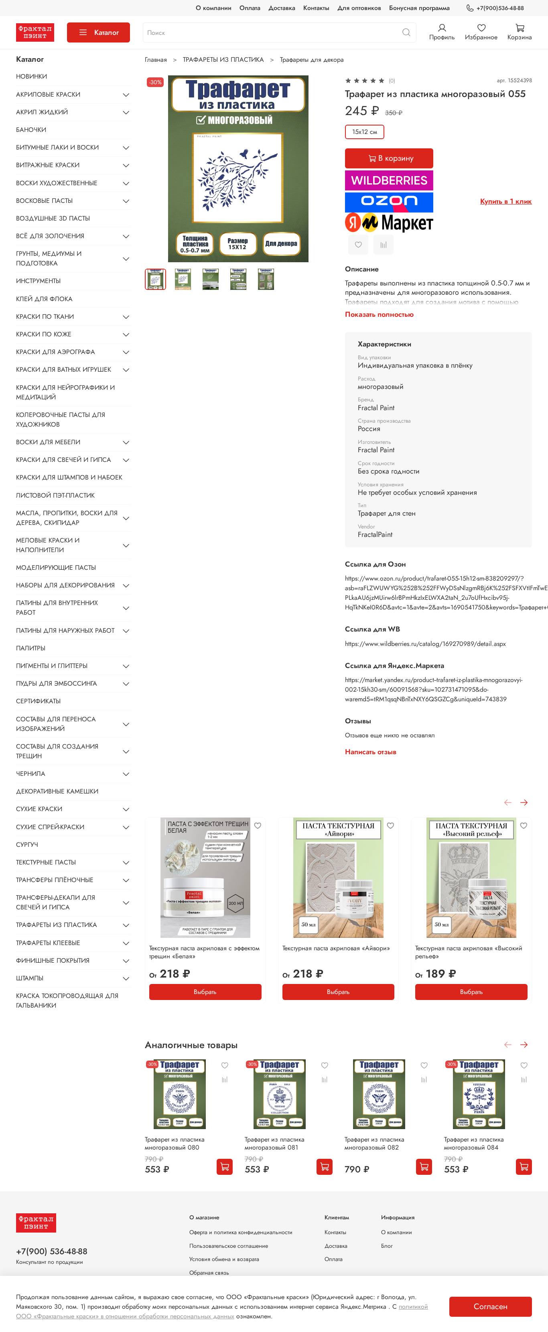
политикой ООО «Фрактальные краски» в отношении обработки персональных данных (222, 1311)
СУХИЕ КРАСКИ (39, 809)
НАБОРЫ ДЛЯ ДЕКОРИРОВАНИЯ (65, 585)
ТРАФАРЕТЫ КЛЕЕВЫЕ (48, 942)
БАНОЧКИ (31, 129)
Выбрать (205, 991)
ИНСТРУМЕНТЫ (38, 280)
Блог (387, 1246)
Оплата (249, 7)
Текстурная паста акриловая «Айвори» (336, 947)
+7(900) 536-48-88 (51, 1251)
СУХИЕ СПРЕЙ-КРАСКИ (50, 827)
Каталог (106, 32)
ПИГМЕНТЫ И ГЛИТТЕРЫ (51, 665)
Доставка (281, 7)
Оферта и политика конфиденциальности (240, 1232)
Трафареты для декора (312, 59)
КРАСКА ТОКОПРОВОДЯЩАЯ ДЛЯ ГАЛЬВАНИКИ (67, 1000)
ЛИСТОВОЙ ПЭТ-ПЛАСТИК (55, 495)
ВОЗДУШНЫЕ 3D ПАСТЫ (53, 218)
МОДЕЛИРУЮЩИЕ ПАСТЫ (56, 567)
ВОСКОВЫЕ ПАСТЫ (44, 200)
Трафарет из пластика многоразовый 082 (374, 1143)
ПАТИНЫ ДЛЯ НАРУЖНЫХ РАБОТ (65, 630)
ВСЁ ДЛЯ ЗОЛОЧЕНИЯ (50, 236)
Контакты (316, 7)
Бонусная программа (419, 7)
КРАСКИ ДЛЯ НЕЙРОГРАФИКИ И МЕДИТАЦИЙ (65, 392)
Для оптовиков (359, 7)
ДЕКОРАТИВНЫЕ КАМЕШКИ (57, 791)
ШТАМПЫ (29, 978)
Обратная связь (209, 1273)
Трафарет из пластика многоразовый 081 (274, 1143)
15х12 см (364, 131)
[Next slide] (319, 168)
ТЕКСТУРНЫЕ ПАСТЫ (46, 862)
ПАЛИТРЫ (30, 648)
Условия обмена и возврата (224, 1259)
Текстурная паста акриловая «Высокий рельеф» (469, 951)
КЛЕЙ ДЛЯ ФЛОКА (44, 299)
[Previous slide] (157, 168)
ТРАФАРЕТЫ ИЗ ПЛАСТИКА (223, 59)
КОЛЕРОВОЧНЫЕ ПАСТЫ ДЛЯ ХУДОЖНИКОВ (60, 419)
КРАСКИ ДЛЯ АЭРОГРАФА (55, 351)
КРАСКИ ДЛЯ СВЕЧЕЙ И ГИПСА (63, 459)
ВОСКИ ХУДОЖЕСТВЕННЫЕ (56, 183)
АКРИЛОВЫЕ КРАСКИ (48, 94)
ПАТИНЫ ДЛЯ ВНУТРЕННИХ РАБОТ (57, 607)
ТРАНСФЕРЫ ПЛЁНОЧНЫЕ (54, 880)
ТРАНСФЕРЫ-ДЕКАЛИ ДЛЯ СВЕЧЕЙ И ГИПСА (55, 902)
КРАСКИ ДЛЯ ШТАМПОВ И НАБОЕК (69, 477)
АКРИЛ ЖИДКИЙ (42, 112)
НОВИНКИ (31, 76)
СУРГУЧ (27, 844)
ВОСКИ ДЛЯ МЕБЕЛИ (48, 442)
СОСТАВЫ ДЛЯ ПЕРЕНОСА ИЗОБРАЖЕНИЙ (56, 724)
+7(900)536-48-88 (500, 8)
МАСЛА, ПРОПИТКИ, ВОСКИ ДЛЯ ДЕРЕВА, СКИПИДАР (67, 517)
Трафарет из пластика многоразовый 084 (474, 1143)
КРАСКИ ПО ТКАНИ (45, 316)
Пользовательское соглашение (228, 1246)
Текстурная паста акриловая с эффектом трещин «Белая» (204, 951)
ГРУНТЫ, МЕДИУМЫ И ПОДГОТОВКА (48, 258)
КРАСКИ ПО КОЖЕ (43, 334)
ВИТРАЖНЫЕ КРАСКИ (47, 165)
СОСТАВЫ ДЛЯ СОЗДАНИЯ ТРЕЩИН (57, 751)
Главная (156, 59)
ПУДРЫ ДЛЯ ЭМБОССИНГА (56, 683)
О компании (213, 7)
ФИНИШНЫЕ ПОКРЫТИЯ (52, 960)
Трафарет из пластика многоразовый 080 (175, 1143)
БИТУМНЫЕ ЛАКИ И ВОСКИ (57, 147)
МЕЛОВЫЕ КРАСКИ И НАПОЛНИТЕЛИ (47, 545)
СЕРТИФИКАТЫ (38, 701)
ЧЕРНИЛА (30, 773)
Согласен (490, 1306)
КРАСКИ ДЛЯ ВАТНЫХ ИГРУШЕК (63, 369)
